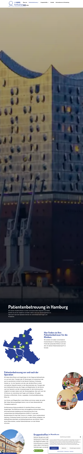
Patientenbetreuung (33, 2)
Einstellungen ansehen (75, 448)
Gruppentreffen (44, 2)
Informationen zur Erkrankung (62, 2)
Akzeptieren (54, 448)
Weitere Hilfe (26, 5)
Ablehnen (64, 448)
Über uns (25, 2)
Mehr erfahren (39, 450)
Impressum (71, 451)
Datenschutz (66, 451)
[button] (80, 437)
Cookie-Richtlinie (60, 451)
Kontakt (52, 2)
